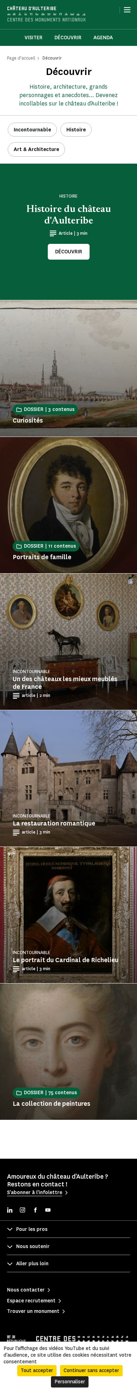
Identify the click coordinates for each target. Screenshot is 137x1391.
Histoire (76, 129)
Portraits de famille (42, 557)
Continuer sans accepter (91, 1370)
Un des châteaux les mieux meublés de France (65, 683)
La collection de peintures (51, 1103)
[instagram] (22, 1210)
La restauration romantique (54, 823)
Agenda (103, 37)
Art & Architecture (36, 149)
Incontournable (32, 129)
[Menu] (127, 10)
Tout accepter (37, 1370)
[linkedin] (10, 1210)
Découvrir (67, 37)
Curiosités (28, 420)
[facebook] (35, 1210)
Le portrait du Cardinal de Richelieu (65, 960)
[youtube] (48, 1210)
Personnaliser (69, 1381)
